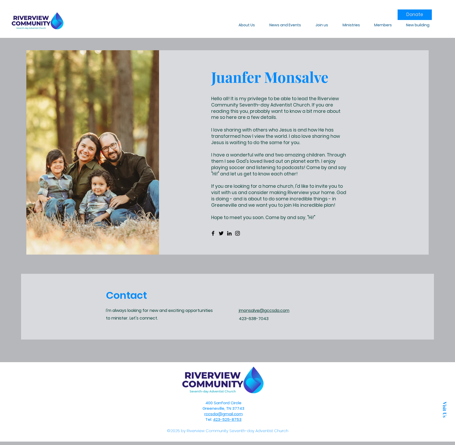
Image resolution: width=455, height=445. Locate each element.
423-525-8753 (227, 419)
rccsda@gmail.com (223, 414)
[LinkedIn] (229, 233)
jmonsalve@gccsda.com (264, 310)
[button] (444, 409)
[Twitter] (221, 233)
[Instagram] (237, 233)
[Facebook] (213, 233)
